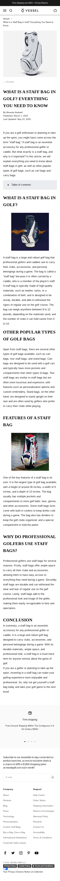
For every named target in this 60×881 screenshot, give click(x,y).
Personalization (10, 821)
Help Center (39, 795)
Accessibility (39, 832)
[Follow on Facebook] (5, 853)
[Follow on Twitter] (13, 853)
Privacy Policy (10, 866)
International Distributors (15, 837)
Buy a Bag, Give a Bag (14, 832)
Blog (5, 806)
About (6, 795)
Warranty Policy (40, 816)
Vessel (6, 18)
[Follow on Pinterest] (29, 853)
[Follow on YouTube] (36, 853)
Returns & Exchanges (43, 811)
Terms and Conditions (44, 866)
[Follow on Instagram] (21, 853)
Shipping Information (43, 806)
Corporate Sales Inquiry (14, 843)
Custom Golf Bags (12, 827)
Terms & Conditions (42, 837)
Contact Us (38, 827)
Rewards (37, 821)
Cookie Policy (24, 866)
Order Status (39, 800)
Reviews (7, 800)
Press (6, 811)
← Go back (8, 82)
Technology (8, 816)
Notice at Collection (33, 871)
